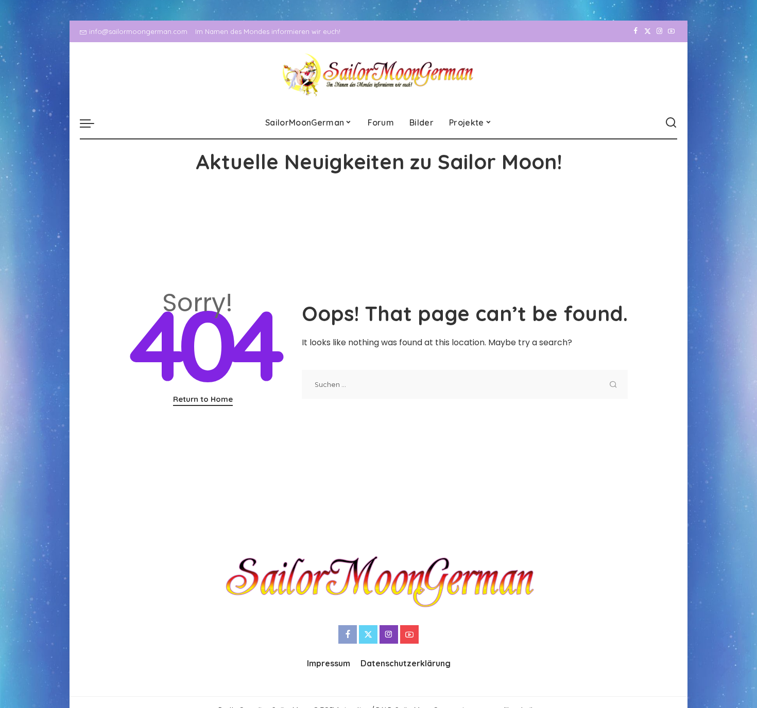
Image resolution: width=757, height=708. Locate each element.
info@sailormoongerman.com (138, 31)
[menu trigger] (92, 123)
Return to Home (203, 399)
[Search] (671, 123)
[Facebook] (636, 31)
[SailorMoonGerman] (378, 74)
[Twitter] (647, 31)
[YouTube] (671, 31)
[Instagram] (659, 31)
